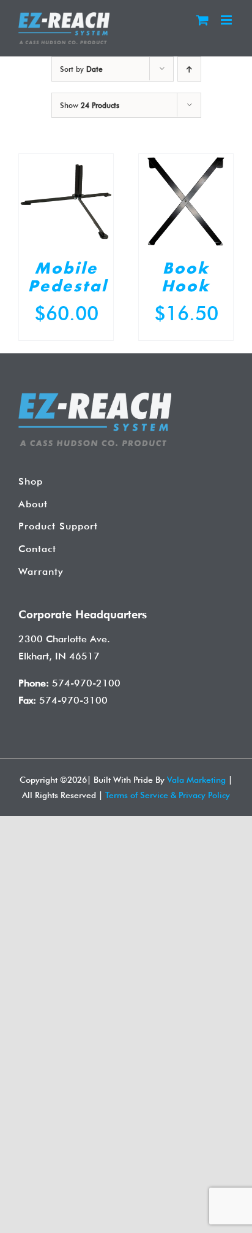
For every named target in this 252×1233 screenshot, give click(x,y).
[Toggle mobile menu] (227, 19)
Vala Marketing (196, 780)
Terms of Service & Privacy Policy (167, 795)
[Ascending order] (189, 69)
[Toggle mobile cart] (202, 19)
